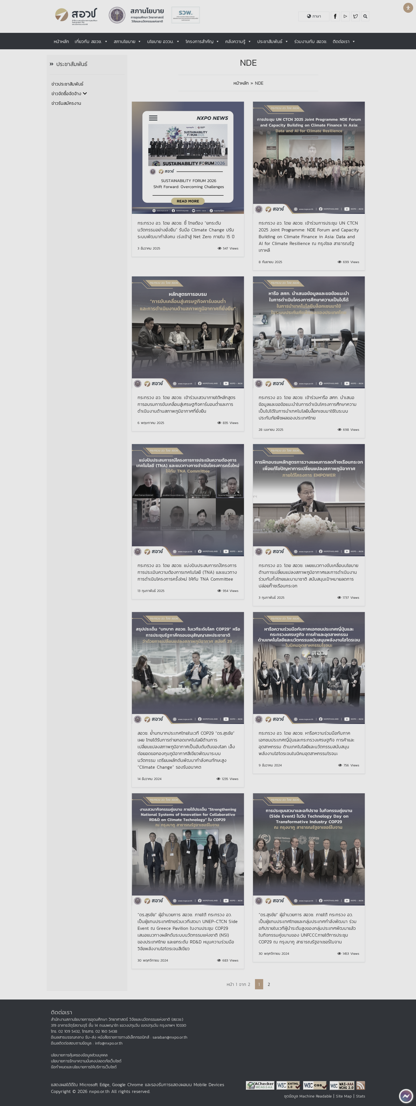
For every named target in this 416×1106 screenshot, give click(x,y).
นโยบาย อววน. (160, 41)
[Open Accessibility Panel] (408, 8)
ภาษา (316, 16)
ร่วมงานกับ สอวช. (310, 41)
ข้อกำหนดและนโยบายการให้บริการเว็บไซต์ (84, 1067)
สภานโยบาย (124, 41)
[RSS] (360, 1085)
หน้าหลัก (61, 41)
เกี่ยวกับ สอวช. (88, 41)
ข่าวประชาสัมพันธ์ (67, 83)
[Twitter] (355, 16)
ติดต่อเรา (341, 41)
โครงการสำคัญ (199, 41)
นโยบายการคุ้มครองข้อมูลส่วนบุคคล (79, 1055)
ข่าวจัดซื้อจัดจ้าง (66, 93)
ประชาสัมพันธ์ (269, 41)
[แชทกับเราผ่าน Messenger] (406, 1096)
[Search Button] (365, 16)
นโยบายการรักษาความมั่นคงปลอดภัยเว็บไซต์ (86, 1061)
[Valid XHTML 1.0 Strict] (289, 1085)
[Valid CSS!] (316, 1085)
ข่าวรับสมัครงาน (66, 103)
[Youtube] (346, 16)
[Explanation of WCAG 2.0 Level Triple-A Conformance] (343, 1085)
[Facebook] (336, 16)
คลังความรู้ (235, 41)
